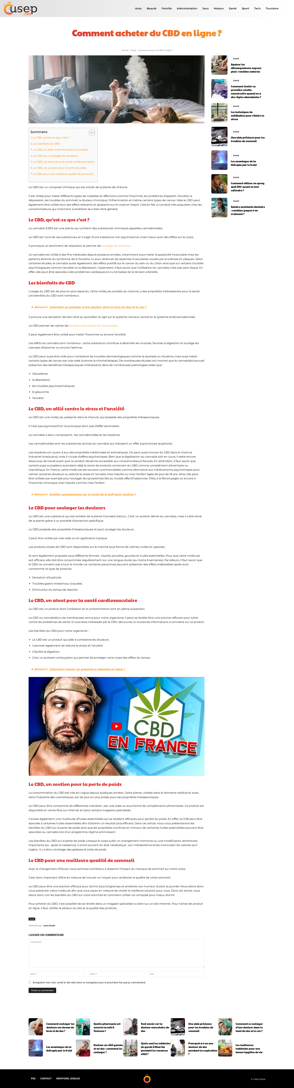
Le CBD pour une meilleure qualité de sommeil (63, 174)
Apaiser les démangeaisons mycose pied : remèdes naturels (246, 68)
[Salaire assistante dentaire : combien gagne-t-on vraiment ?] (219, 207)
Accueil (125, 50)
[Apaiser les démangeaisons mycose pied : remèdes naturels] (219, 65)
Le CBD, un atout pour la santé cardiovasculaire (63, 161)
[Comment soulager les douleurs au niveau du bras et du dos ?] (36, 1026)
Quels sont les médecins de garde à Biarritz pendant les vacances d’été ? (155, 1048)
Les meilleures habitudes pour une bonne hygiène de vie (249, 1048)
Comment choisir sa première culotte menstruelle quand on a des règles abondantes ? (246, 91)
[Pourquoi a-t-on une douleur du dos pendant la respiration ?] (178, 1048)
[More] (191, 44)
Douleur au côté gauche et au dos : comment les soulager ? (108, 1048)
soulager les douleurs (116, 245)
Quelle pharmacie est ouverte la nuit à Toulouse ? (107, 1027)
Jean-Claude (49, 925)
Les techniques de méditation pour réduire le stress (247, 115)
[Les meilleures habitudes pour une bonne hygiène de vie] (225, 1048)
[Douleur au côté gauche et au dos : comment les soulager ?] (83, 1048)
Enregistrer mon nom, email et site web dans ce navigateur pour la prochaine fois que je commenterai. (89, 982)
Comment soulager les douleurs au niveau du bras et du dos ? (60, 1027)
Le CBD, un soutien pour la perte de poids (59, 167)
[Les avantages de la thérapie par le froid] (219, 160)
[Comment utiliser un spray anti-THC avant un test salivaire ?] (219, 184)
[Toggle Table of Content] (90, 132)
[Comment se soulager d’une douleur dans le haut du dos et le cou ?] (225, 1026)
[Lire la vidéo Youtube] (117, 726)
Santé (133, 50)
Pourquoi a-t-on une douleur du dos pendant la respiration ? (202, 1048)
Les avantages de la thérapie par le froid (244, 163)
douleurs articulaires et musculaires (93, 325)
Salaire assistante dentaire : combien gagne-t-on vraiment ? (248, 210)
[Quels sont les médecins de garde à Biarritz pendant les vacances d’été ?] (130, 1048)
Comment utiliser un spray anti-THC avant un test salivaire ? (247, 186)
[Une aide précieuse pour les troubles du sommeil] (219, 136)
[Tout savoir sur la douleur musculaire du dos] (130, 1026)
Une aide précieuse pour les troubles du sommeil (248, 139)
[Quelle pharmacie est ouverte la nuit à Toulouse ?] (83, 1026)
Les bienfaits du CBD (46, 143)
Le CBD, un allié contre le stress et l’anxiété (60, 149)
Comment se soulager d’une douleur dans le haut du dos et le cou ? (249, 1027)
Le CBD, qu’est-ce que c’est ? (51, 137)
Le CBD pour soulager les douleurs (55, 155)
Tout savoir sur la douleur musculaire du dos (155, 1027)
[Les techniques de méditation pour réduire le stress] (219, 112)
